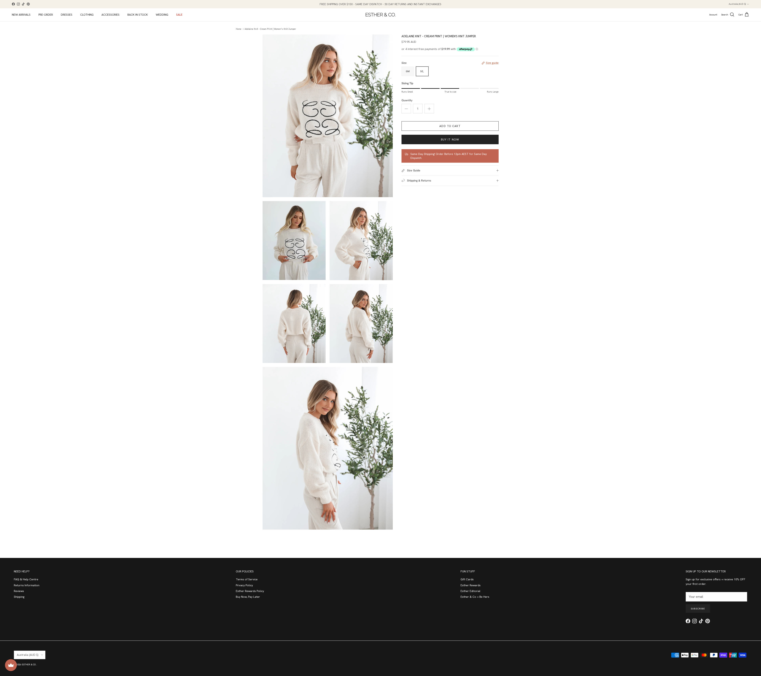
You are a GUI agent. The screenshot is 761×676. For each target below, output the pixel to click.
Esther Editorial (470, 591)
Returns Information (26, 585)
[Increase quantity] (429, 108)
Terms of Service (247, 579)
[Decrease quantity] (406, 108)
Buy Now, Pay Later (248, 597)
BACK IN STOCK (137, 14)
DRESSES (66, 14)
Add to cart (449, 126)
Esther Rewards (471, 585)
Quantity (407, 100)
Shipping (19, 597)
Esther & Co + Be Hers (475, 597)
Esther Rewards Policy (250, 591)
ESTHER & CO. (29, 664)
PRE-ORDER (45, 14)
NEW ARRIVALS (21, 14)
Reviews (19, 591)
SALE (179, 14)
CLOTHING (87, 14)
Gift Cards (467, 579)
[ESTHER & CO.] (380, 14)
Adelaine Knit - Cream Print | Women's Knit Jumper (270, 29)
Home (238, 29)
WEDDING (162, 14)
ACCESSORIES (110, 14)
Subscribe (698, 608)
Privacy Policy (244, 585)
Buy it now (450, 139)
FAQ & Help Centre (26, 579)
